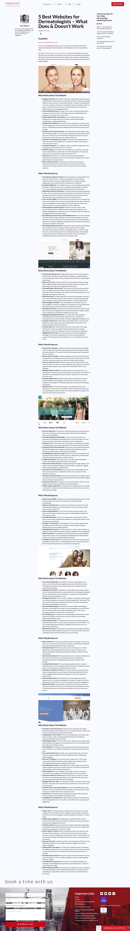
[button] (128, 927)
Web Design (47, 30)
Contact (78, 4)
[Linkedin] (109, 893)
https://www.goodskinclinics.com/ (48, 42)
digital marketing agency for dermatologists (53, 53)
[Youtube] (105, 893)
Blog (69, 4)
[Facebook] (101, 893)
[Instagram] (113, 893)
